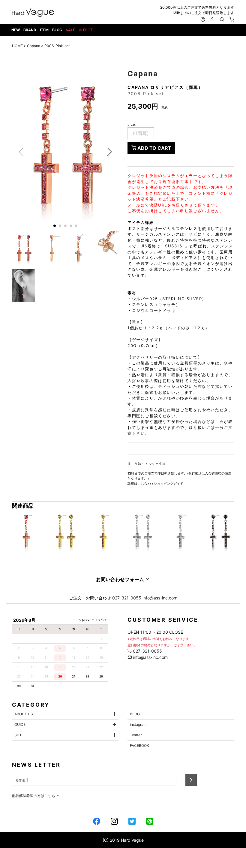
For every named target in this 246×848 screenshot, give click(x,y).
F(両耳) (141, 133)
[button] (109, 152)
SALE (70, 30)
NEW (15, 30)
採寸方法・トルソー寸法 (147, 464)
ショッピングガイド (168, 483)
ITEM (44, 30)
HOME (17, 46)
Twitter (136, 735)
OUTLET (86, 30)
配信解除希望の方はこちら (34, 795)
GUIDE (20, 724)
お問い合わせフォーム (120, 579)
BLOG (57, 30)
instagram (138, 724)
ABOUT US (23, 714)
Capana (33, 46)
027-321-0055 (126, 597)
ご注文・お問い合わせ (90, 597)
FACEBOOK (139, 745)
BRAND (29, 30)
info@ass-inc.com (159, 597)
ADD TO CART (153, 148)
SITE (18, 735)
